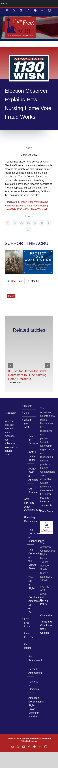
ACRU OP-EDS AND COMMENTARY (29, 505)
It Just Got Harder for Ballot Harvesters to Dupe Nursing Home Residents (27, 375)
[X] (14, 222)
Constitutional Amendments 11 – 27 (30, 604)
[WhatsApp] (35, 222)
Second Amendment (30, 671)
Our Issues (27, 646)
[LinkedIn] (28, 222)
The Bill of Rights (30, 583)
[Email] (28, 229)
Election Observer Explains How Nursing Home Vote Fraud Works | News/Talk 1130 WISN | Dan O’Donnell (26, 206)
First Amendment (30, 658)
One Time (16, 281)
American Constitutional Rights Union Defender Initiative (30, 707)
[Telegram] (41, 222)
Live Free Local (27, 623)
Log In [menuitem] (4, 3)
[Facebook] (7, 222)
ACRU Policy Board (30, 456)
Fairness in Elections (30, 685)
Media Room (46, 511)
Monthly (34, 281)
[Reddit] (21, 222)
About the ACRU (28, 424)
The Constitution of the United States (30, 559)
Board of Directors (30, 440)
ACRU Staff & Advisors (30, 474)
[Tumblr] (48, 222)
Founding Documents (29, 519)
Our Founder (30, 490)
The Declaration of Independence (30, 535)
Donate (11, 296)
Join (26, 413)
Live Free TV (28, 635)
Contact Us (46, 615)
